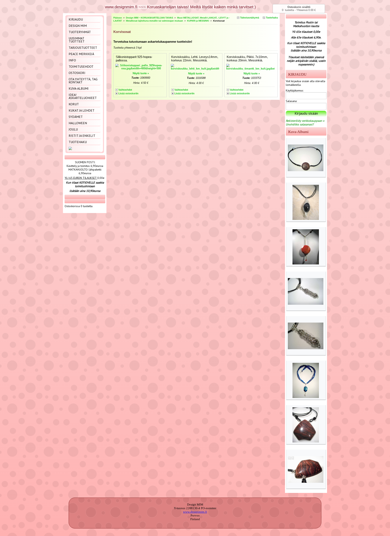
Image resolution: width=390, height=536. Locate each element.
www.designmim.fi (195, 511)
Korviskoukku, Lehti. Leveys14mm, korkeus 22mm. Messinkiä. (194, 58)
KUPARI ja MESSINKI (198, 21)
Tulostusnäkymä (249, 17)
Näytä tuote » (141, 73)
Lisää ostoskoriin (128, 93)
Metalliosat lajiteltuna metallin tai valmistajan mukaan (154, 21)
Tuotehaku (271, 17)
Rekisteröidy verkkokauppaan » (305, 121)
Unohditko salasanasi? (300, 124)
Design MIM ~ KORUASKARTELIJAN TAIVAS (149, 17)
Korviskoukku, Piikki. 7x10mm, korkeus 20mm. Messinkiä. (247, 58)
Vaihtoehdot (125, 89)
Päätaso (117, 17)
